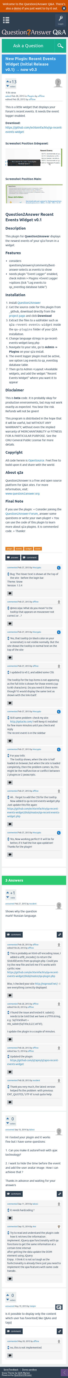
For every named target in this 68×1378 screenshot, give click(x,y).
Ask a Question (28, 45)
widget (29, 549)
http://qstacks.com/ (21, 721)
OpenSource (36, 460)
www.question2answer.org (22, 493)
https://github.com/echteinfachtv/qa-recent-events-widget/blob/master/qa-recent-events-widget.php (33, 812)
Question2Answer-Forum (21, 513)
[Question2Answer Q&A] (34, 30)
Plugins (30, 96)
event (37, 549)
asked (8, 96)
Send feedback (11, 1370)
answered (9, 904)
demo (17, 8)
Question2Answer (29, 302)
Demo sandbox (29, 1370)
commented (12, 567)
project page (17, 315)
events (19, 549)
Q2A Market (24, 1373)
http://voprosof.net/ (46, 983)
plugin (9, 549)
